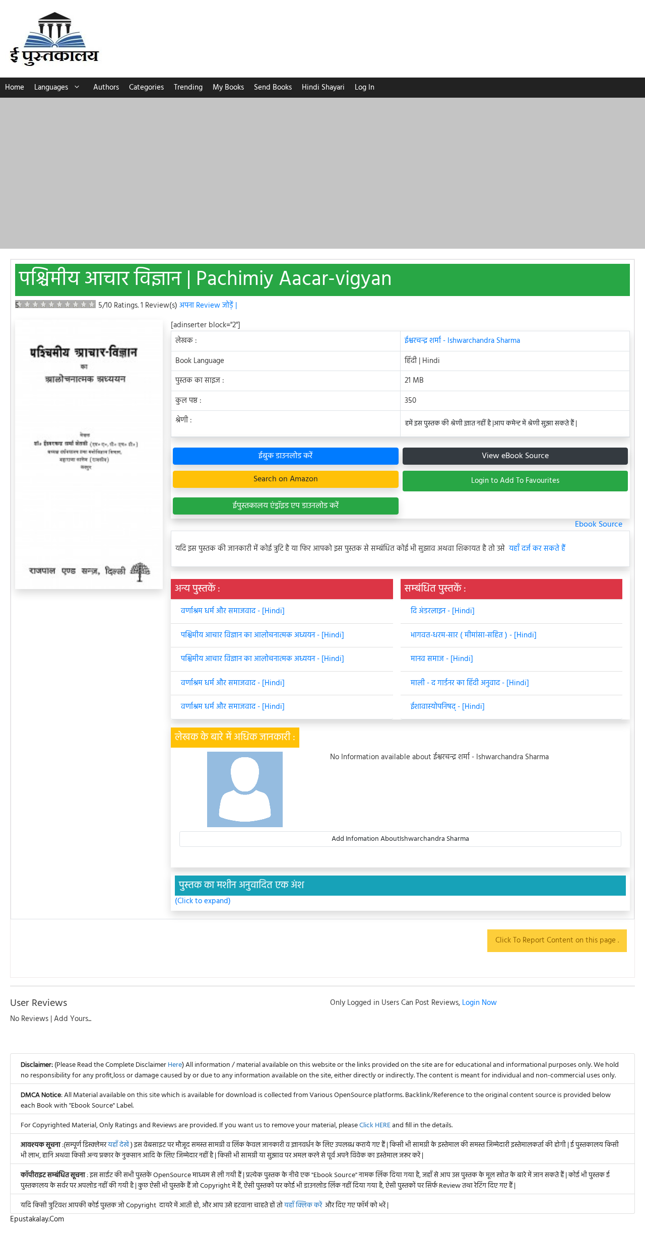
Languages (51, 88)
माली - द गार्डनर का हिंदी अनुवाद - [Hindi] (470, 683)
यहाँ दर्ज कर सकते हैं (537, 549)
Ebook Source (598, 524)
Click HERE (375, 1125)
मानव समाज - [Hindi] (442, 659)
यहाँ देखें (119, 1145)
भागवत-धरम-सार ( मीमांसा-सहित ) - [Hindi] (474, 635)
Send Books (273, 88)
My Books (228, 88)
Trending (188, 88)
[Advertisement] (322, 173)
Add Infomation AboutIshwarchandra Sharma (400, 839)
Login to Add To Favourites (515, 481)
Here (175, 1065)
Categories (146, 88)
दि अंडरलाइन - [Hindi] (443, 611)
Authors (106, 88)
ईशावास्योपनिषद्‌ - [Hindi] (448, 707)
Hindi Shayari (323, 88)
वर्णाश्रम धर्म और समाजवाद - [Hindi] (233, 611)
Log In (364, 88)
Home (14, 88)
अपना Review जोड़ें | (208, 306)
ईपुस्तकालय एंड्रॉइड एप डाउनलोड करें (286, 506)
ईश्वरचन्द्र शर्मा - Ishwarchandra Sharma (462, 341)
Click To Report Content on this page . (557, 940)
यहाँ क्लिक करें (303, 1205)
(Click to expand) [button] (203, 901)
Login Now (479, 1003)
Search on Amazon (285, 479)
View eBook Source (515, 456)
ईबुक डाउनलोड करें (285, 456)
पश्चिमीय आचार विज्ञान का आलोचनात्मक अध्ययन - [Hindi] (262, 635)
